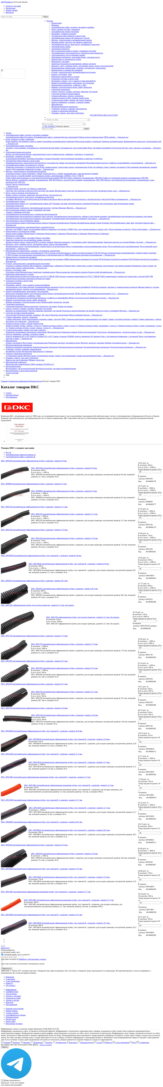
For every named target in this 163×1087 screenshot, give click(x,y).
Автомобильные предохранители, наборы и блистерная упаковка (80, 216)
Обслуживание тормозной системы (26, 169)
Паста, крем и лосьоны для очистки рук (22, 193)
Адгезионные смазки (14, 356)
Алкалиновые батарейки (16, 159)
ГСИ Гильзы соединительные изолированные (24, 253)
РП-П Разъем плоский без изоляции (143, 259)
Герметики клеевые (69, 332)
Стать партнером (13, 981)
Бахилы (86, 315)
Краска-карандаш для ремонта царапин (72, 272)
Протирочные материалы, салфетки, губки (68, 85)
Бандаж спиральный (69, 137)
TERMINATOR (12, 992)
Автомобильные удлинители (17, 208)
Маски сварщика (76, 315)
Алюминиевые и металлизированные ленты (89, 246)
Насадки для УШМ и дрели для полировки (23, 229)
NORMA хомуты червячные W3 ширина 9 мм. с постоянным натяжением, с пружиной (102, 336)
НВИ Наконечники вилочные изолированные (83, 255)
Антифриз (10, 199)
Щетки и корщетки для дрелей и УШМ (57, 229)
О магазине (10, 979)
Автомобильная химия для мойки (65, 32)
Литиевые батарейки (34, 159)
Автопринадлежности (60, 49)
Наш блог (10, 1002)
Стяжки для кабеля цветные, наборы (123, 319)
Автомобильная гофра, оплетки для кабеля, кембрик (72, 27)
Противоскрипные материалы (70, 347)
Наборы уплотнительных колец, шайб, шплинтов (71, 87)
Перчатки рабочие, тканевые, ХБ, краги (33, 315)
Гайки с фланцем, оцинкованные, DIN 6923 (85, 178)
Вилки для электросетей (16, 154)
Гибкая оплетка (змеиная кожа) (90, 137)
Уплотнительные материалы (121, 347)
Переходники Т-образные (76, 234)
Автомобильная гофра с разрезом (47, 137)
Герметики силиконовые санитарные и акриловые (26, 332)
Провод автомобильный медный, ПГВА (63, 294)
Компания (10, 977)
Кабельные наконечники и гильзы (65, 77)
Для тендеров (11, 994)
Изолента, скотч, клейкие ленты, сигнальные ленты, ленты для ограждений (82, 66)
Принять (5, 1047)
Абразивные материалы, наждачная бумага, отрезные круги (75, 57)
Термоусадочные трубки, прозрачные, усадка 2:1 (98, 326)
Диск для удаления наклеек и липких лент (90, 229)
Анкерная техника (13, 174)
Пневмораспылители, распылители (20, 163)
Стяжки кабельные (13, 319)
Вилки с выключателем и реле (38, 154)
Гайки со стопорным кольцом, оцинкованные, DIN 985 (125, 178)
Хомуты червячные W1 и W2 (17, 336)
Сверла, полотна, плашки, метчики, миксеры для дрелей (74, 92)
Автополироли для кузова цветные (20, 287)
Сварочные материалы (60, 89)
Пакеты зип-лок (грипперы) (17, 360)
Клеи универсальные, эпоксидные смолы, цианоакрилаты (64, 167)
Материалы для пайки (60, 62)
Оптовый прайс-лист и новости (16, 955)
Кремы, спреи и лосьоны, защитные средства (24, 195)
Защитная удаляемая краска (44, 272)
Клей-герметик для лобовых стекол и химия (24, 141)
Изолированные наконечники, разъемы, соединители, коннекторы (78, 68)
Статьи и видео (12, 1013)
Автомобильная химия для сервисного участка (70, 38)
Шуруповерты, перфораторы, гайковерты (47, 266)
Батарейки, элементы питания (63, 34)
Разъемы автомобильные (59, 223)
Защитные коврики (95, 242)
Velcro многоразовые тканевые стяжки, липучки (41, 319)
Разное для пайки (28, 238)
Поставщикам (11, 1005)
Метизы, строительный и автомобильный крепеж (71, 40)
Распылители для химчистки (47, 163)
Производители (12, 1017)
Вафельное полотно (98, 298)
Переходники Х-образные (98, 234)
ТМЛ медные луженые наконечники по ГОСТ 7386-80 (77, 276)
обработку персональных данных (32, 959)
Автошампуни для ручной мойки (74, 148)
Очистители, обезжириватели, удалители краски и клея (119, 332)
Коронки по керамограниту (17, 311)
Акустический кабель (38, 294)
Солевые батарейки (52, 159)
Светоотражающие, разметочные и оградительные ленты (47, 246)
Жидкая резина (26, 272)
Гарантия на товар (13, 998)
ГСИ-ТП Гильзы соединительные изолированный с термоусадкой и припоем (124, 253)
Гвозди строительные (20, 184)
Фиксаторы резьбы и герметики (88, 141)
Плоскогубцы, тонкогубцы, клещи (78, 266)
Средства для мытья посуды (78, 191)
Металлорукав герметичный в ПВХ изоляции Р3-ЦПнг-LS (30, 364)
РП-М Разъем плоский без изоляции (113, 259)
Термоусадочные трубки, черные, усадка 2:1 (24, 326)
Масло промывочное (119, 199)
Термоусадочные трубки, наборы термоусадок (70, 98)
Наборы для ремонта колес (116, 343)
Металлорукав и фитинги (16, 362)
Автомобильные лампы (61, 47)
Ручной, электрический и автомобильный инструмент (73, 72)
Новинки (55, 25)
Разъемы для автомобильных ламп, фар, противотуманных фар (127, 223)
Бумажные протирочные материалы (31, 298)
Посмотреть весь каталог (104, 115)
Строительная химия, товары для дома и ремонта (71, 100)
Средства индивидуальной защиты (65, 94)
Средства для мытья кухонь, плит (103, 191)
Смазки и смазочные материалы (64, 111)
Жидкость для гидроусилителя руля (29, 199)
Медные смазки (29, 356)
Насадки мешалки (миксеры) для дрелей (45, 311)
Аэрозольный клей (153, 141)
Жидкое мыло (60, 191)
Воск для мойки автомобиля (99, 148)
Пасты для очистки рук (52, 195)
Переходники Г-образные (55, 234)
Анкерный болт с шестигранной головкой (81, 174)
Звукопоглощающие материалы (45, 347)
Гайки (8, 178)
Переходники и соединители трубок (66, 59)
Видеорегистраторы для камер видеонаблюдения (56, 369)
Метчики (123, 311)
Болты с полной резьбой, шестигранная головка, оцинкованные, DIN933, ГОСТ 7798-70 (47, 176)
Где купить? (11, 986)
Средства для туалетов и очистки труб (21, 191)
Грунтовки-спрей (13, 272)
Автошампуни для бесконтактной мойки (43, 148)
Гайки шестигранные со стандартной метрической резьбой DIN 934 (39, 178)
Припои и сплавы (13, 238)
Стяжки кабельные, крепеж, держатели (67, 96)
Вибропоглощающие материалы (19, 347)
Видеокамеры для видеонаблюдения (20, 369)
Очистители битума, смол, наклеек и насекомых (131, 148)
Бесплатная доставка (14, 1024)
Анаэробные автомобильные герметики (58, 141)
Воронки (62, 208)
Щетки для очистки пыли (79, 298)
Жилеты (70, 208)
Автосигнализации (13, 283)
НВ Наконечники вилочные (17, 259)
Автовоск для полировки (16, 148)
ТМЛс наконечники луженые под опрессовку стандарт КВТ (124, 276)
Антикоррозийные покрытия (46, 287)
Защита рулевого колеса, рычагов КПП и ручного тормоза (29, 242)
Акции (8, 133)
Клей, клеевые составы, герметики (65, 29)
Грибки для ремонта (14, 343)
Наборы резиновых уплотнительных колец (23, 302)
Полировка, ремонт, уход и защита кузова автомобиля (73, 81)
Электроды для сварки (48, 306)
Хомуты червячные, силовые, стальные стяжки (70, 102)
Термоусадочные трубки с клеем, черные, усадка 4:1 (30, 328)
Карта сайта (10, 1021)
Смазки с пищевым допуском (18, 212)
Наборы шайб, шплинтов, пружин (55, 302)
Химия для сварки (65, 306)
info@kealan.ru (7, 2)
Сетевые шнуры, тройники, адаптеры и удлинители (72, 154)
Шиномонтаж (57, 104)
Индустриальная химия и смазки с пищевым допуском (73, 51)
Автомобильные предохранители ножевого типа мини (130, 216)
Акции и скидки (12, 1000)
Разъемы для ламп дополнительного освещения (72, 204)
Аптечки (54, 208)
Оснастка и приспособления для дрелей (78, 311)
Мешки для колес (136, 242)
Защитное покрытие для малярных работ (70, 242)
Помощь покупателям (15, 1009)
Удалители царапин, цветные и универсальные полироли (114, 287)
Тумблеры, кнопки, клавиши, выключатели (69, 109)
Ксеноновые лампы (126, 204)
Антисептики (11, 315)
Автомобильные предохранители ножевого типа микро (28, 219)
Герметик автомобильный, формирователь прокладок (123, 141)
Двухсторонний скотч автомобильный (123, 246)
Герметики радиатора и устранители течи (23, 167)
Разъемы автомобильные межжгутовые (86, 223)
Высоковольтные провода (37, 223)
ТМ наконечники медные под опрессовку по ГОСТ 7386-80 (30, 276)
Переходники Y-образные (34, 234)
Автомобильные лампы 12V (17, 204)
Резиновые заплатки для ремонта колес (64, 343)
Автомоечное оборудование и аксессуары (68, 36)
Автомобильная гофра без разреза (19, 137)
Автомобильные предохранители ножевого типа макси (74, 219)
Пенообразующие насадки (97, 163)
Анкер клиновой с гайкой (31, 174)
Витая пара (10, 294)
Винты (8, 180)
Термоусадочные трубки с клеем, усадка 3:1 (60, 326)
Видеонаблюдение (13, 366)
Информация (11, 990)
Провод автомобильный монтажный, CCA (98, 294)
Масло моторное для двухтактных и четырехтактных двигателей (84, 199)
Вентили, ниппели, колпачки (92, 343)
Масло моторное (50, 199)
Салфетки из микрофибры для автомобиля (125, 163)
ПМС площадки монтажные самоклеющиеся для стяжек (84, 319)
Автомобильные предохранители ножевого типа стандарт (29, 216)
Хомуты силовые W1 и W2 (41, 336)
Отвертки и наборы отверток (17, 266)
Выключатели (38, 351)
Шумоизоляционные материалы (64, 107)
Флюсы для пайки (42, 238)
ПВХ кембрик (110, 137)
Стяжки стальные (59, 336)
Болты (8, 176)
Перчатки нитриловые (59, 315)
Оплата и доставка (13, 996)
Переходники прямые (14, 234)
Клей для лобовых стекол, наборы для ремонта (107, 167)
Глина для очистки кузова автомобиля (74, 287)
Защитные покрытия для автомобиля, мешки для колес (73, 64)
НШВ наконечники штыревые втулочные (81, 259)
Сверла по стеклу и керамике (107, 311)
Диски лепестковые (140, 229)
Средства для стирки (45, 191)
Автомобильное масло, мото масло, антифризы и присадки (75, 44)
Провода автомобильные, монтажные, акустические (72, 83)
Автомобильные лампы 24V (40, 204)
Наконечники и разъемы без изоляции (67, 70)
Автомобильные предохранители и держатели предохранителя (77, 53)
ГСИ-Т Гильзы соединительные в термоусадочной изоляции (68, 253)
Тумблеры (49, 351)
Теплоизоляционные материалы (97, 347)
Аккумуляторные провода (16, 223)
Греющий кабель (22, 294)
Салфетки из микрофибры (57, 298)
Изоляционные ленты (15, 246)
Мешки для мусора (36, 360)
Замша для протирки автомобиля (72, 163)
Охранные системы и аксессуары (65, 79)
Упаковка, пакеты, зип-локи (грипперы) (67, 113)
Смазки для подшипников (65, 356)
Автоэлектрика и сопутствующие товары (68, 55)
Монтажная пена (54, 332)
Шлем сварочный (31, 306)
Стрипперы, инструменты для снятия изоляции (112, 266)
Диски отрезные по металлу (119, 229)
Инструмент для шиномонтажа (35, 343)
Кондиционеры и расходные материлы (21, 371)
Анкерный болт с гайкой (53, 174)
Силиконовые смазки (45, 356)
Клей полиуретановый (87, 332)
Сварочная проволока (15, 306)
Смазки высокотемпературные (88, 356)
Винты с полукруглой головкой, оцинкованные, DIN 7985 (80, 180)
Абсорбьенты (11, 298)
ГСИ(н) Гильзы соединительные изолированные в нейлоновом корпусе (35, 255)
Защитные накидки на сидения (116, 242)
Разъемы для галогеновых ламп (105, 204)
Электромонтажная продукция (18, 152)
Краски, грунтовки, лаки (61, 74)
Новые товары (12, 1011)
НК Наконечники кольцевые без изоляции (46, 259)
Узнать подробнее (46, 1045)
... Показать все (122, 137)
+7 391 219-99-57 (49, 126)
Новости (9, 983)
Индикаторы (27, 351)
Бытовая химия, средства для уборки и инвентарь (71, 42)
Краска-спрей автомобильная (100, 272)
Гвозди (8, 184)
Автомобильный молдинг (40, 208)
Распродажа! (56, 23)
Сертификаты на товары (16, 1015)
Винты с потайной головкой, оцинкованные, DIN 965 (34, 180)
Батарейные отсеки (13, 351)
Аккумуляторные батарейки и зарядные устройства (81, 159)
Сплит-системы (12, 373)
